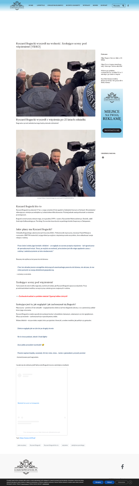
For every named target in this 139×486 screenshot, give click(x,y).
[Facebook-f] (128, 6)
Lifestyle (41, 5)
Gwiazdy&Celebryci (55, 5)
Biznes (95, 5)
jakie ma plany (22, 445)
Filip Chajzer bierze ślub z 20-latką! (112, 59)
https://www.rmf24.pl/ (27, 438)
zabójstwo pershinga (77, 445)
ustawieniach (46, 484)
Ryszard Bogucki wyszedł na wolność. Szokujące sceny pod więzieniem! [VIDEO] (51, 45)
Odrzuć (109, 482)
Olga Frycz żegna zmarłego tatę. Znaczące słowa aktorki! (111, 65)
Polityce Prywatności (25, 484)
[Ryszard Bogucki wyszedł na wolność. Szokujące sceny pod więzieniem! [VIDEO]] (55, 83)
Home (31, 5)
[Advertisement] (69, 25)
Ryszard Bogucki (35, 445)
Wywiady (86, 5)
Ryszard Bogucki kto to (51, 445)
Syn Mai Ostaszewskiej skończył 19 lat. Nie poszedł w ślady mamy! (112, 80)
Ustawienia (121, 482)
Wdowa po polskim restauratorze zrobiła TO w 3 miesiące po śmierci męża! (111, 72)
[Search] (123, 5)
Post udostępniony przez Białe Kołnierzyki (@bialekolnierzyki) (41, 432)
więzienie (65, 445)
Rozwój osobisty (73, 5)
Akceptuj (98, 482)
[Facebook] (103, 158)
